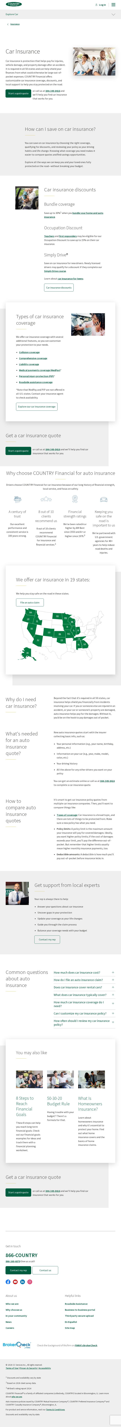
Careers (10, 1327)
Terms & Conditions (55, 1409)
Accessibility (45, 1368)
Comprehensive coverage (33, 358)
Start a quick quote (18, 93)
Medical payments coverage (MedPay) (39, 370)
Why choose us (14, 1309)
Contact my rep (47, 939)
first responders (68, 236)
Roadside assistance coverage (35, 382)
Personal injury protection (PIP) (36, 376)
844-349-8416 (53, 90)
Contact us (45, 1270)
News (9, 1321)
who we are (17, 1396)
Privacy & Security (28, 1368)
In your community (16, 1315)
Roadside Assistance (76, 1303)
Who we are (12, 1303)
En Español (71, 1321)
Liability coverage (29, 364)
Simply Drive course (55, 271)
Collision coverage (29, 352)
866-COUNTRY (21, 1255)
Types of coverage (67, 815)
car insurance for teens (70, 278)
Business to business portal (80, 1309)
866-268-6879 (13, 1261)
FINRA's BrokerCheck (86, 1345)
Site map (70, 1327)
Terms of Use (12, 1368)
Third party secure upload (79, 1315)
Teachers (49, 236)
